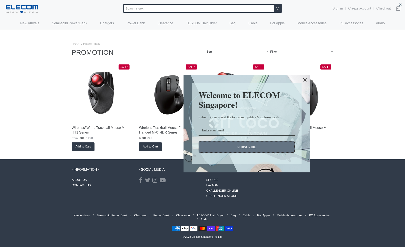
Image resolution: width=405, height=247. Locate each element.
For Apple (277, 23)
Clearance (165, 23)
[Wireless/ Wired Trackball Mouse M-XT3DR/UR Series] (303, 93)
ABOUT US (79, 179)
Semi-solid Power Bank (69, 23)
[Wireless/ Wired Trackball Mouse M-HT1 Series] (101, 93)
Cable (253, 23)
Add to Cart (83, 146)
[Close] (261, 80)
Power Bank (136, 23)
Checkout (383, 8)
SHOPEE (212, 179)
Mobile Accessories (312, 23)
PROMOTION (91, 44)
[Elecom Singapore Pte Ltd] (22, 8)
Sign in (337, 8)
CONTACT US (81, 185)
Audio (380, 23)
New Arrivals (29, 23)
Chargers (107, 23)
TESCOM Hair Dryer (201, 23)
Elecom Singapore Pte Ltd (207, 236)
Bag (233, 23)
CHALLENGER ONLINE (222, 190)
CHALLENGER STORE (221, 196)
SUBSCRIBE (202, 147)
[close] (400, 4)
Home (75, 44)
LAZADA (212, 185)
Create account (359, 8)
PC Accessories (351, 23)
